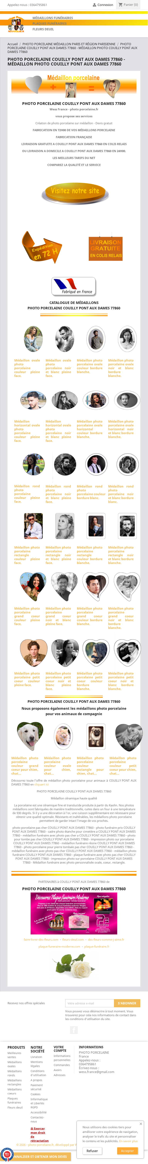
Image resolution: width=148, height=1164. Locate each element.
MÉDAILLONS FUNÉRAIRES (53, 18)
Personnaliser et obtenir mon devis (35, 1157)
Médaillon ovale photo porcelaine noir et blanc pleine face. (58, 368)
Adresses (59, 1075)
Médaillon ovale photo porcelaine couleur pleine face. (27, 368)
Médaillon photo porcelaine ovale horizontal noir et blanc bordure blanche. (121, 429)
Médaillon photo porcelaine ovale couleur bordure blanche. (89, 366)
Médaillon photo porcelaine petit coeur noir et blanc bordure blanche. (121, 681)
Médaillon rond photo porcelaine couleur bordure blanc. (91, 492)
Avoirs (58, 1070)
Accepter (127, 1151)
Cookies (35, 1094)
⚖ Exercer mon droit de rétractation (40, 1135)
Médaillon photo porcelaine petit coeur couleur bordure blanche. (89, 681)
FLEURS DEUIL (43, 29)
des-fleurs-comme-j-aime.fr (106, 939)
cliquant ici (41, 784)
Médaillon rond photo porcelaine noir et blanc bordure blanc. (121, 494)
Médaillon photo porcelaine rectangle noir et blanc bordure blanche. (121, 555)
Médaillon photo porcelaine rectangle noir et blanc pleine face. (58, 555)
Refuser (92, 1151)
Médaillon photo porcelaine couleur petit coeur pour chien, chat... (123, 766)
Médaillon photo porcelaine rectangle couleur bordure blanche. (89, 555)
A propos (36, 1080)
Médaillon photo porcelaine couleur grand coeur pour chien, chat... (24, 766)
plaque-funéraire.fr (96, 946)
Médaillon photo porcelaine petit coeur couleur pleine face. (27, 679)
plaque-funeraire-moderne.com (59, 946)
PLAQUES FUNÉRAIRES (50, 23)
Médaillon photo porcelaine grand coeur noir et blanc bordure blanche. (121, 618)
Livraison (36, 1057)
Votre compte (60, 1049)
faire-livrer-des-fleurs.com (41, 939)
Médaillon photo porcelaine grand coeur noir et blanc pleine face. (58, 616)
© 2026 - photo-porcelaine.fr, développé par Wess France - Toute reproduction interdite (73, 1145)
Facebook (74, 1030)
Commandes (62, 1065)
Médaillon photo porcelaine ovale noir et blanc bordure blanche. (121, 368)
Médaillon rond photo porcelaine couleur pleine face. (27, 494)
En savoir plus (128, 1141)
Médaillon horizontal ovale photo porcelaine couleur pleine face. (27, 431)
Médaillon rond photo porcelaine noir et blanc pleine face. (58, 494)
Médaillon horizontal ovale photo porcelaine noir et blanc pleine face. (58, 431)
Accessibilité (39, 1112)
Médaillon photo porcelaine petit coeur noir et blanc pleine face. (58, 681)
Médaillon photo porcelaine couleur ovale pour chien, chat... (57, 766)
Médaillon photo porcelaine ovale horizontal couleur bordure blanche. (89, 429)
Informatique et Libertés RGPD (39, 1103)
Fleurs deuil (15, 1107)
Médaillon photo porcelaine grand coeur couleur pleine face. (27, 616)
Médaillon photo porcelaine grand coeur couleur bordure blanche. (89, 616)
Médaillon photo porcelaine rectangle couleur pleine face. (27, 555)
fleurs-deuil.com (73, 939)
